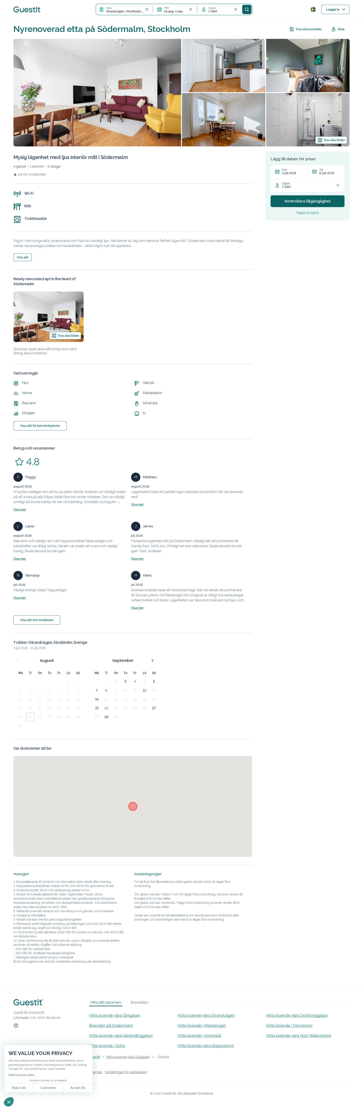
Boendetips (139, 1002)
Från (284, 169)
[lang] (313, 9)
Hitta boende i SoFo (107, 1045)
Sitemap (95, 1072)
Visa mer (19, 509)
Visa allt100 (36, 620)
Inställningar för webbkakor (126, 1072)
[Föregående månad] (17, 660)
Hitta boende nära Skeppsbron (206, 1045)
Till (321, 169)
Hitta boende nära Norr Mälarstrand (298, 1035)
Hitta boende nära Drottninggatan (297, 1015)
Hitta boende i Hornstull (199, 1035)
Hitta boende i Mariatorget (202, 1025)
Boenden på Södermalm (111, 1025)
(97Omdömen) (34, 174)
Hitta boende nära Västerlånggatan (121, 1035)
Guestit (94, 1057)
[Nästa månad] (152, 660)
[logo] (26, 9)
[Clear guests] (235, 9)
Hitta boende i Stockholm (289, 1025)
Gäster (286, 183)
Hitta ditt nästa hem (105, 1002)
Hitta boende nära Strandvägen (206, 1015)
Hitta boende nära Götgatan (114, 1015)
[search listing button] (246, 9)
